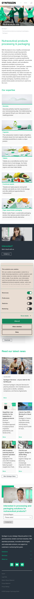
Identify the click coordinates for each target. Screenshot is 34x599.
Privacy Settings (5, 586)
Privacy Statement (6, 583)
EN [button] (26, 3)
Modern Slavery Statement (8, 580)
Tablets (5, 158)
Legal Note (4, 577)
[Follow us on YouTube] (17, 564)
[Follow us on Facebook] (22, 564)
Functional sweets (8, 184)
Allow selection (17, 326)
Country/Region (8, 514)
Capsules (6, 132)
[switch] (29, 298)
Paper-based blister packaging (12, 210)
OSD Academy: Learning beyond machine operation (9, 452)
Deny (17, 332)
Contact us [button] (7, 254)
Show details (25, 316)
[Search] (21, 3)
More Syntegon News (10, 476)
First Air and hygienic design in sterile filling (25, 452)
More (5, 398)
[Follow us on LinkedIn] (12, 564)
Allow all (17, 321)
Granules (5, 106)
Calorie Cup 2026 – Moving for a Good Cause (25, 414)
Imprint (3, 573)
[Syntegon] (9, 3)
